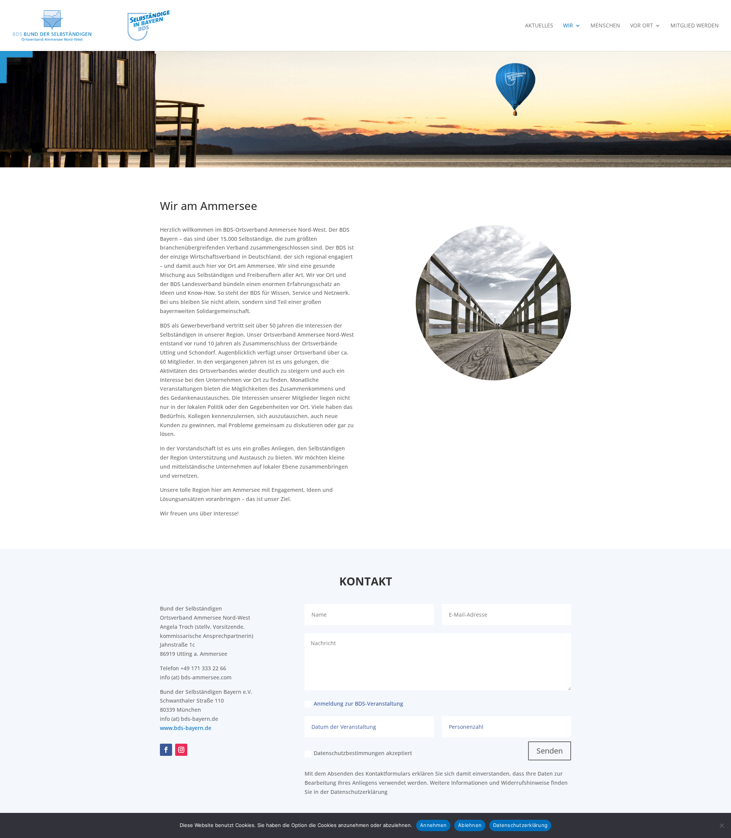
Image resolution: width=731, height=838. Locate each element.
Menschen (605, 26)
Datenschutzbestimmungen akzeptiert (363, 753)
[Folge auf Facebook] (166, 750)
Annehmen (433, 825)
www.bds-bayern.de (185, 727)
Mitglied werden (694, 26)
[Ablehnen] (721, 825)
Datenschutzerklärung (359, 791)
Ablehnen (470, 825)
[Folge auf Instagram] (181, 750)
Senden (549, 751)
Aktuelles (539, 26)
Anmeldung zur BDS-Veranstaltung (358, 703)
